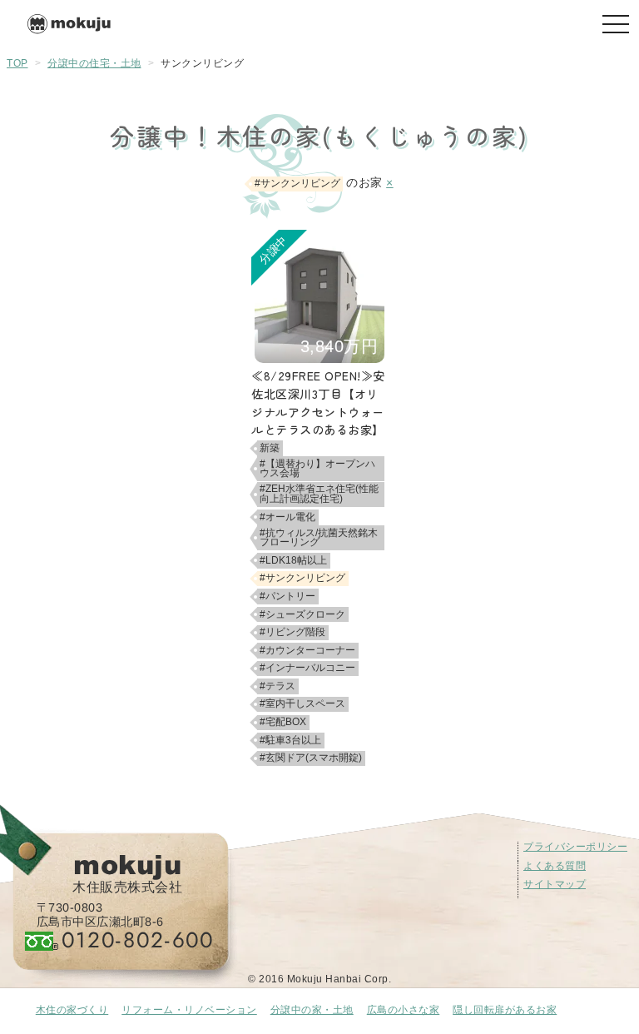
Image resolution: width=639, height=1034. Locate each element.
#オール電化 (287, 517)
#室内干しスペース (302, 703)
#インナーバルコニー (307, 668)
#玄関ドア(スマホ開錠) (311, 758)
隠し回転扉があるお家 (505, 1010)
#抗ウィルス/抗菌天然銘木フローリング (319, 538)
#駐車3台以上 (290, 740)
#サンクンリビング (302, 578)
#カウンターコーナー (307, 650)
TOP (17, 63)
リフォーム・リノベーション (189, 1010)
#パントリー (287, 596)
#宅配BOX (283, 722)
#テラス (277, 686)
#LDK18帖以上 (293, 560)
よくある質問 (554, 866)
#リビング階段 (292, 632)
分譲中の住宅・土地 (94, 63)
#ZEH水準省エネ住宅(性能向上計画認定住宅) (319, 494)
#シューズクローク (302, 614)
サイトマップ (554, 884)
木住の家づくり (72, 1010)
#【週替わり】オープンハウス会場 (317, 469)
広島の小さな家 (403, 1010)
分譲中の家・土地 (312, 1010)
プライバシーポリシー (575, 847)
